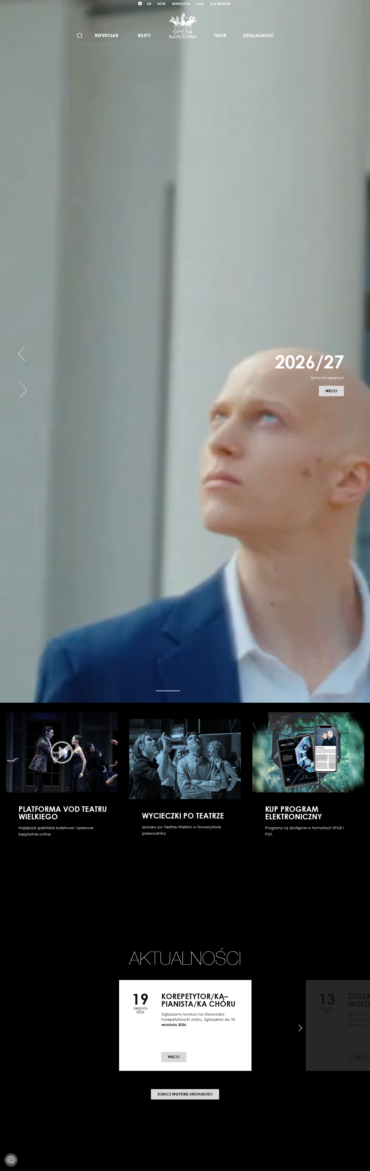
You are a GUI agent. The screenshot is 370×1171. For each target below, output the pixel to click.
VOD (200, 3)
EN (149, 3)
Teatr (220, 35)
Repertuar (106, 35)
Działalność (258, 35)
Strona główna (79, 35)
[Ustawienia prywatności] (11, 1160)
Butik (162, 3)
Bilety (144, 35)
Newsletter (181, 3)
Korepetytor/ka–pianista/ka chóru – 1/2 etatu (198, 1003)
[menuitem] (79, 35)
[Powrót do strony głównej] (183, 25)
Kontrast (140, 3)
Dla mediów (220, 3)
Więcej (334, 390)
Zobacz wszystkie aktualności (185, 1094)
